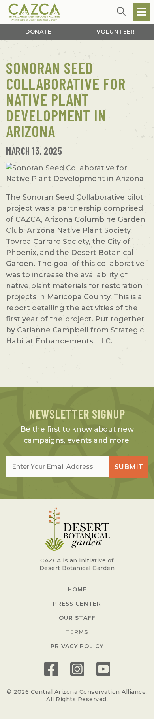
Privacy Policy (77, 646)
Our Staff (77, 617)
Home (77, 589)
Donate (38, 31)
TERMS (77, 632)
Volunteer (115, 31)
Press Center (77, 603)
